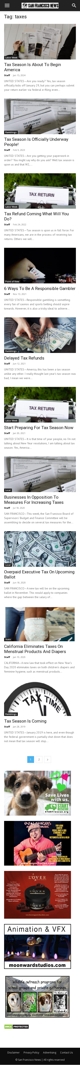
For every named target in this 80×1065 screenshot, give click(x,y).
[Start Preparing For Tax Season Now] (40, 405)
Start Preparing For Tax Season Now (38, 427)
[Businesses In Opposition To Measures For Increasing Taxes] (40, 474)
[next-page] (47, 759)
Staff (7, 75)
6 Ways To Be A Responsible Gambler (39, 288)
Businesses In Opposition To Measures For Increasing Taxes (34, 500)
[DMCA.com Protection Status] (16, 1028)
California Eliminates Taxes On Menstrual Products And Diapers (35, 649)
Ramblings (11, 132)
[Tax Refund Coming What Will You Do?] (40, 191)
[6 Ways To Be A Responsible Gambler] (40, 265)
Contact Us (66, 1052)
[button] (7, 5)
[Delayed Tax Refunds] (40, 335)
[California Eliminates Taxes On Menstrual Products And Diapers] (40, 623)
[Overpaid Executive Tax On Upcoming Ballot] (40, 549)
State (8, 639)
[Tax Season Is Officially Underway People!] (40, 116)
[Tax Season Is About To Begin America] (40, 41)
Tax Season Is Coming (25, 721)
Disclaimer (13, 1052)
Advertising (49, 1052)
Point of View (12, 281)
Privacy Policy (31, 1052)
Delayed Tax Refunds (24, 358)
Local (8, 490)
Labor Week (11, 57)
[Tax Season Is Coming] (40, 698)
